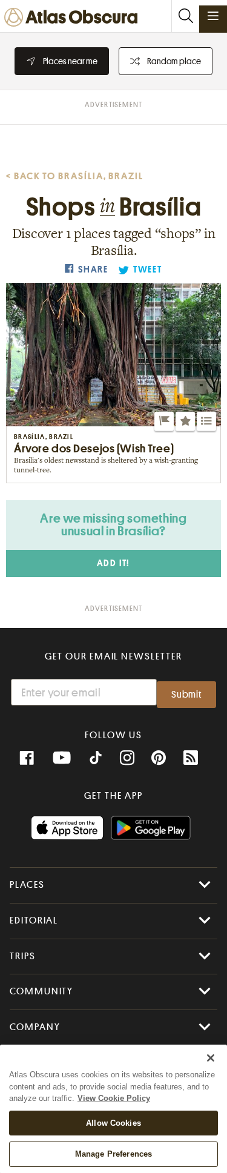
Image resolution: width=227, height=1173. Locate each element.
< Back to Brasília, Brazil (74, 176)
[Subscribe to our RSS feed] (190, 758)
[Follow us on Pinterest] (158, 758)
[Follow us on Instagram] (127, 758)
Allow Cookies (113, 1123)
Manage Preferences (113, 1153)
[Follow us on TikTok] (95, 759)
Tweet (147, 269)
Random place (174, 61)
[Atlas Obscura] (73, 17)
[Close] (210, 1058)
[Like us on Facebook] (26, 758)
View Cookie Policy (113, 1098)
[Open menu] (213, 16)
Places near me (70, 61)
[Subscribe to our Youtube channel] (61, 758)
